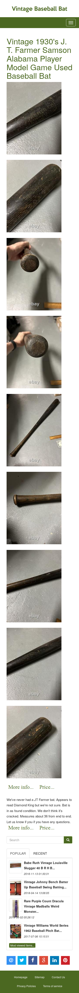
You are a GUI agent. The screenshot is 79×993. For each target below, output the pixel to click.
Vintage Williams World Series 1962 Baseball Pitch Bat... (46, 928)
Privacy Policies (26, 986)
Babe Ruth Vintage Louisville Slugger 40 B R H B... (46, 865)
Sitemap (40, 977)
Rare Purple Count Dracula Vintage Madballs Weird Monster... (44, 906)
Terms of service (52, 986)
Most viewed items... (22, 945)
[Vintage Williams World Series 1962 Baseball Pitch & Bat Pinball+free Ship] (15, 929)
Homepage (20, 977)
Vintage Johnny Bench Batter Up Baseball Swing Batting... (46, 884)
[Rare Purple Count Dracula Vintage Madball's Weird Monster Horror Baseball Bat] (15, 905)
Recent (40, 853)
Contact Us (58, 977)
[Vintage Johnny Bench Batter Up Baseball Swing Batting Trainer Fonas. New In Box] (15, 886)
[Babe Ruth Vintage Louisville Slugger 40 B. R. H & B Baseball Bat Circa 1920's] (15, 866)
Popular (18, 853)
